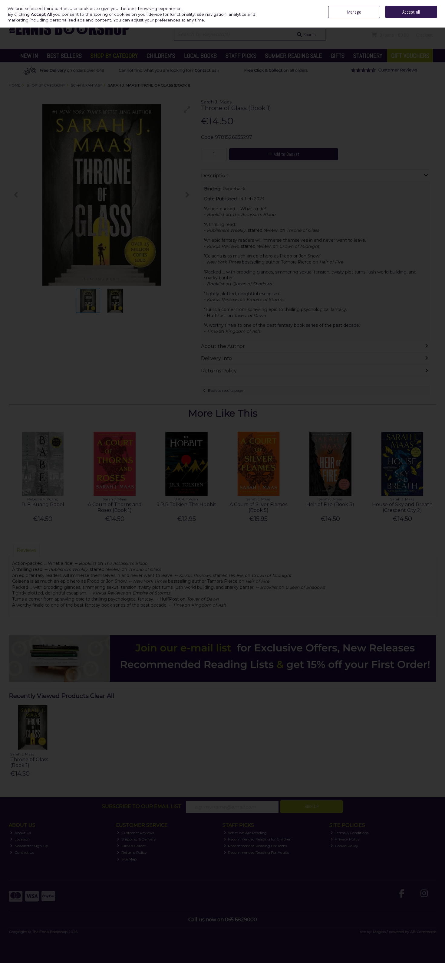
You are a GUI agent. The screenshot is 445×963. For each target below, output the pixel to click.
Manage (354, 12)
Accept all (411, 12)
